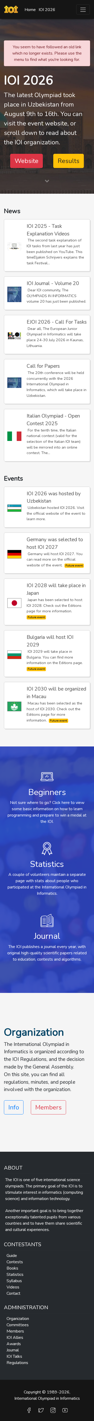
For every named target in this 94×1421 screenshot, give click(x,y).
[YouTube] (65, 1410)
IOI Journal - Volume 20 (53, 283)
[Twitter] (41, 1410)
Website (26, 161)
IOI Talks (14, 1356)
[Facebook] (29, 1410)
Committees (18, 1325)
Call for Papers (43, 366)
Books (12, 1268)
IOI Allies (15, 1337)
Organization (18, 1319)
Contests (15, 1262)
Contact (13, 1293)
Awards (14, 1344)
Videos (13, 1287)
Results (68, 161)
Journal (13, 1350)
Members (48, 1107)
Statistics (15, 1274)
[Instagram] (53, 1410)
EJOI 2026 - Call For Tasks (57, 322)
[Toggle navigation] (83, 9)
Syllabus (14, 1281)
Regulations (17, 1363)
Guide (12, 1256)
